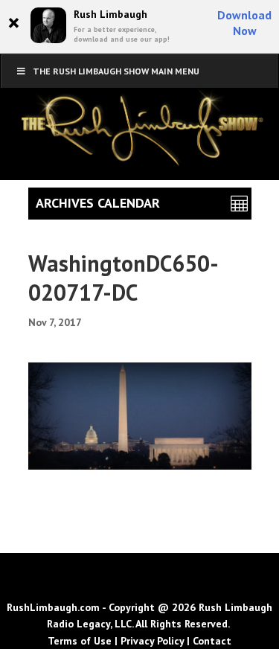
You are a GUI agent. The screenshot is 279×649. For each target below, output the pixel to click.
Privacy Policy (152, 641)
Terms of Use (80, 641)
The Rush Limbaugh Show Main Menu (116, 71)
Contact (212, 641)
